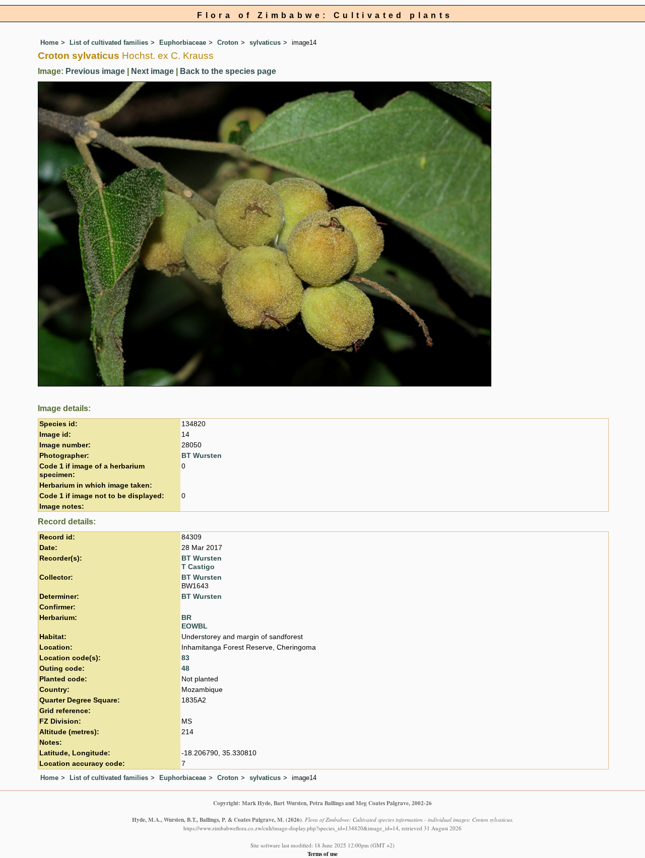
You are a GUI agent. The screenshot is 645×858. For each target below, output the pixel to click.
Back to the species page (228, 71)
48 (185, 668)
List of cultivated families (109, 42)
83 (185, 658)
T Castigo (198, 567)
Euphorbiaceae (182, 42)
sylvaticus (265, 42)
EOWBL (194, 626)
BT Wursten (201, 455)
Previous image (95, 71)
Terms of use (322, 853)
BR (186, 617)
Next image (152, 71)
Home (49, 42)
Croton (227, 42)
